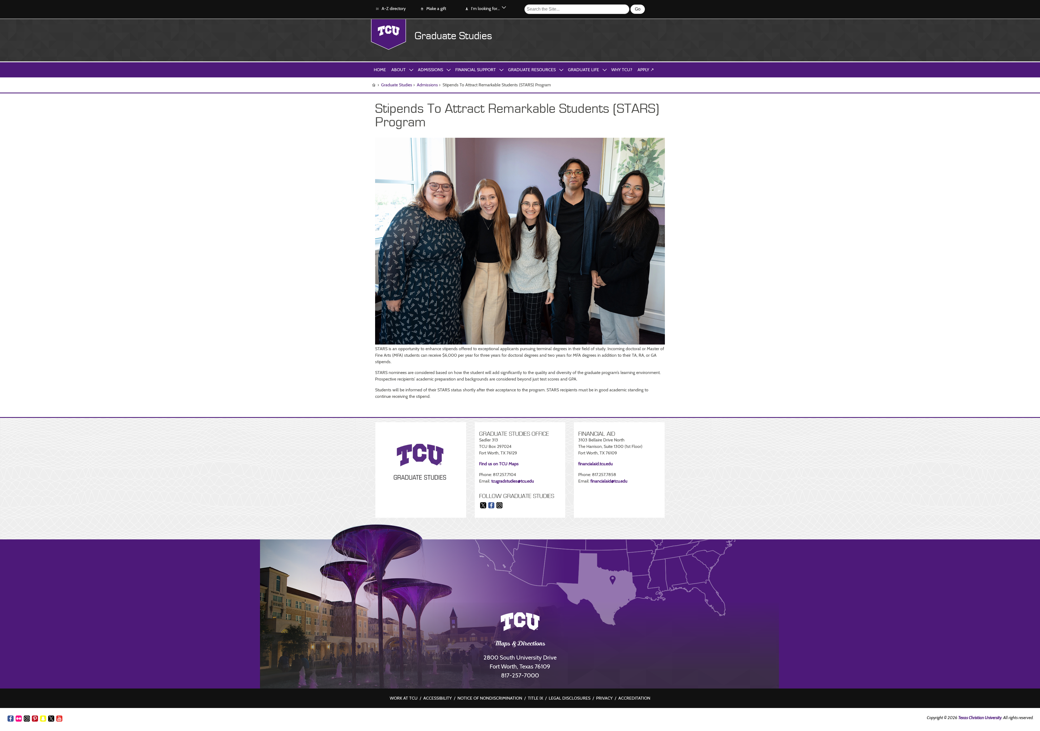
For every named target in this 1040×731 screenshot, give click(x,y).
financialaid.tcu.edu (595, 463)
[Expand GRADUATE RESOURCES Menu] (561, 69)
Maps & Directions (520, 644)
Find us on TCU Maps (499, 463)
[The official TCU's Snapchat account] (43, 718)
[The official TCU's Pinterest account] (35, 718)
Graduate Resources (532, 69)
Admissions (430, 69)
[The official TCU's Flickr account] (19, 718)
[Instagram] (499, 507)
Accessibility (437, 698)
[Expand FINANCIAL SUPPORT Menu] (501, 69)
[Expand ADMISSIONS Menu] (448, 69)
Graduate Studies (453, 36)
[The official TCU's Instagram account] (27, 718)
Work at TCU (404, 698)
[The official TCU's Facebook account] (10, 718)
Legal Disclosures (569, 698)
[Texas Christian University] (388, 34)
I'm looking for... (485, 8)
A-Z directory (394, 8)
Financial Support (475, 69)
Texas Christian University (980, 717)
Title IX (535, 698)
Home (380, 69)
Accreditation (634, 698)
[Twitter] (483, 507)
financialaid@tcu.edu (608, 481)
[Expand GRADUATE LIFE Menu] (604, 69)
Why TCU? (621, 69)
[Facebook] (491, 507)
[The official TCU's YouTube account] (59, 719)
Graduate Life (583, 69)
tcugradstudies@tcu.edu (512, 481)
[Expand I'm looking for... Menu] (504, 8)
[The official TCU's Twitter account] (51, 718)
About (398, 69)
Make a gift (436, 8)
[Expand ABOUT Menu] (411, 69)
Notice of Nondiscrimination (489, 698)
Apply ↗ (646, 69)
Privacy (604, 698)
